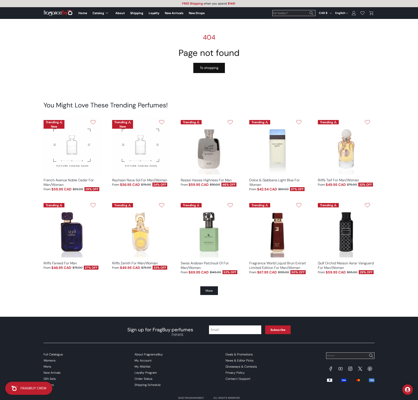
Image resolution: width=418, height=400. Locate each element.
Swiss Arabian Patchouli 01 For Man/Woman (205, 265)
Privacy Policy (235, 373)
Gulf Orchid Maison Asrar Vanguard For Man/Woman (346, 265)
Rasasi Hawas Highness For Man (206, 180)
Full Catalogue (53, 354)
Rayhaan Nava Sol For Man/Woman (139, 180)
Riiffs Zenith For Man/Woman (135, 263)
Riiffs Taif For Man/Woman (338, 180)
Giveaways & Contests (241, 366)
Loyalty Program (146, 373)
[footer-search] (371, 356)
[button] (101, 13)
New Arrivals (52, 373)
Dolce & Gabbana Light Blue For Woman (274, 182)
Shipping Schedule (148, 385)
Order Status (143, 379)
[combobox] (294, 13)
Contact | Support (238, 379)
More (209, 291)
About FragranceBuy (149, 354)
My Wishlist (142, 366)
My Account (143, 360)
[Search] (311, 13)
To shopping (209, 68)
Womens (50, 360)
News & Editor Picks (239, 360)
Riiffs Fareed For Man (60, 263)
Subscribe (277, 330)
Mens (47, 366)
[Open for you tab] (407, 389)
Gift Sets (50, 379)
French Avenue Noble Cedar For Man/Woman (69, 182)
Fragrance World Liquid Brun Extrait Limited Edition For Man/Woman (277, 265)
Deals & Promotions (239, 354)
